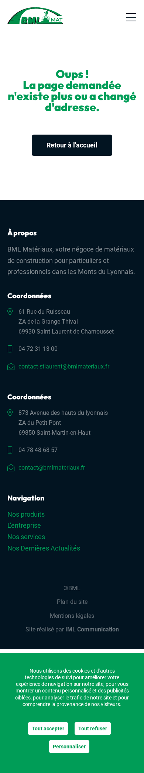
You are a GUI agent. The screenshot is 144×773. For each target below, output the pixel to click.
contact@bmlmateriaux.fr (51, 467)
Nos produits (26, 514)
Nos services (26, 537)
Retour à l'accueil (72, 145)
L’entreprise (24, 525)
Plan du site (72, 601)
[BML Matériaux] (35, 15)
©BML (72, 588)
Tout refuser (92, 728)
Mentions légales (72, 615)
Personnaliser (69, 746)
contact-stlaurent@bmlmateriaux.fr (63, 366)
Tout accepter (48, 728)
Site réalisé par (72, 629)
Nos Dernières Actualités (43, 548)
